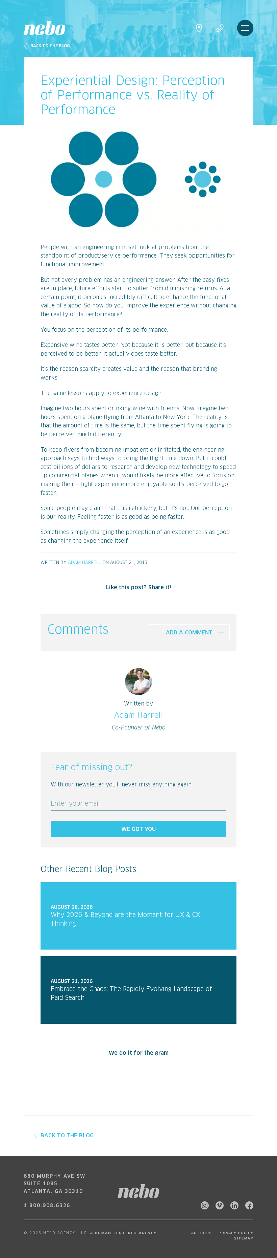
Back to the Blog (50, 46)
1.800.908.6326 (47, 1205)
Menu (245, 28)
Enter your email (75, 804)
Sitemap (243, 1238)
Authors (201, 1233)
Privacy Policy (236, 1233)
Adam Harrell (84, 563)
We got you (138, 829)
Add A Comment (189, 632)
